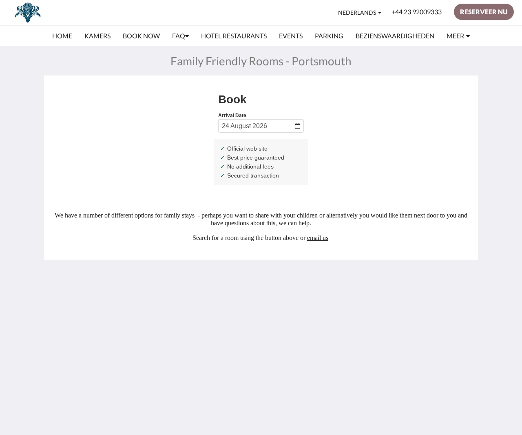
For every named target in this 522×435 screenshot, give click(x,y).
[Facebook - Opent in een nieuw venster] (439, 301)
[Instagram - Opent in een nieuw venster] (461, 301)
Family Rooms (214, 324)
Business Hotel (215, 317)
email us (317, 237)
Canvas (434, 358)
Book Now (208, 296)
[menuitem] (62, 36)
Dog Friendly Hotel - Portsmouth (222, 306)
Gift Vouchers (213, 331)
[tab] (225, 282)
